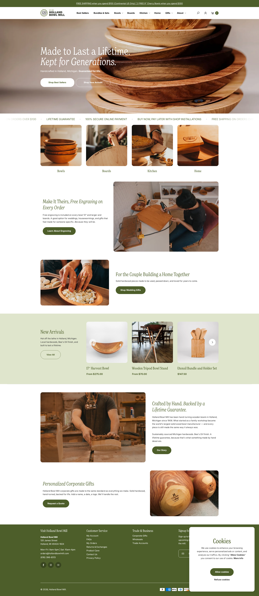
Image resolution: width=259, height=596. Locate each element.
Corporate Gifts (139, 535)
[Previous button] (92, 342)
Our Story (162, 450)
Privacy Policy (93, 558)
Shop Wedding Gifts (130, 290)
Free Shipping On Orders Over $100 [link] (181, 119)
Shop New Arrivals (93, 82)
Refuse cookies (222, 579)
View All (51, 354)
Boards (106, 171)
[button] (119, 13)
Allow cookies (222, 572)
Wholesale (137, 539)
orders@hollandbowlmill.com (54, 553)
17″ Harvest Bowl (97, 368)
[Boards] (106, 145)
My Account (92, 535)
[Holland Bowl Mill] (52, 12)
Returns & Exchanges (96, 547)
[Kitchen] (152, 145)
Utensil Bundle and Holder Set (197, 368)
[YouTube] (58, 565)
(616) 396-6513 (48, 557)
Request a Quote (55, 503)
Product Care (92, 550)
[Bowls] (61, 145)
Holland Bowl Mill (57, 589)
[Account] (205, 13)
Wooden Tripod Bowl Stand (150, 368)
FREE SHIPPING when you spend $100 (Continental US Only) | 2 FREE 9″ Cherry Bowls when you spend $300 (129, 3)
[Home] (198, 145)
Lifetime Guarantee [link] (230, 119)
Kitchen (152, 171)
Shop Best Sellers (57, 82)
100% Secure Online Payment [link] (50, 119)
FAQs (89, 539)
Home (197, 171)
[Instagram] (51, 565)
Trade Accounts (140, 543)
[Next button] (212, 342)
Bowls (61, 171)
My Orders (91, 543)
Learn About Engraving (59, 231)
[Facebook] (43, 565)
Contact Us (91, 554)
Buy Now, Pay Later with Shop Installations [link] (113, 119)
